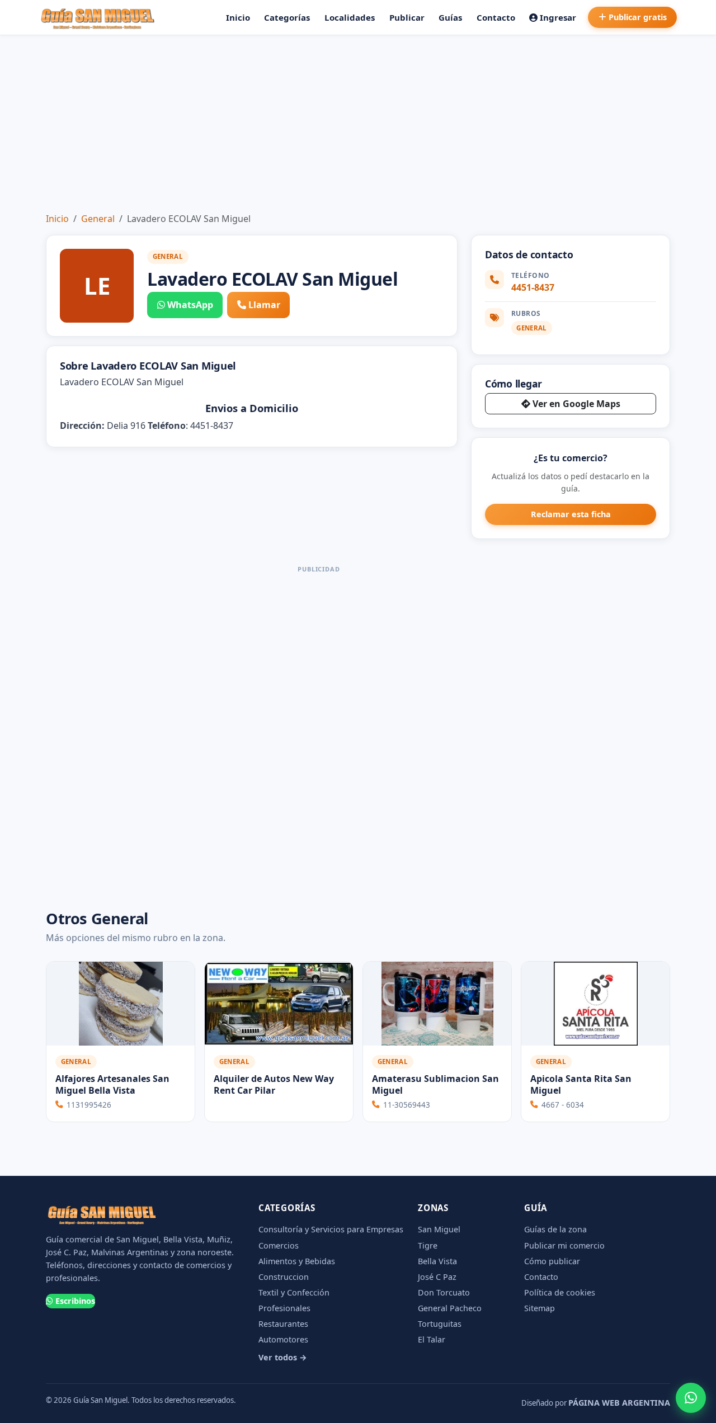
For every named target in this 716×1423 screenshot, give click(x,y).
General (98, 218)
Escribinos (75, 1301)
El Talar (431, 1339)
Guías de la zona (555, 1229)
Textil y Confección (293, 1292)
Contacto (496, 17)
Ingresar (558, 17)
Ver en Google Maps (576, 404)
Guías (450, 17)
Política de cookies (559, 1292)
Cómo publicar (552, 1261)
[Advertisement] (358, 119)
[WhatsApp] (691, 1398)
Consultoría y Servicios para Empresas (330, 1229)
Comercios (278, 1245)
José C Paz (437, 1276)
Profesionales (284, 1308)
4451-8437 (532, 287)
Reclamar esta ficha (571, 514)
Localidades (349, 17)
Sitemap (539, 1308)
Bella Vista (437, 1261)
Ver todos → (282, 1357)
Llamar (264, 305)
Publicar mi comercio (564, 1245)
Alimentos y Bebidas (296, 1261)
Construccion (283, 1276)
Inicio (238, 17)
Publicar (407, 17)
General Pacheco (450, 1308)
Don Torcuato (444, 1292)
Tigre (427, 1245)
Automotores (283, 1339)
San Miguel (439, 1229)
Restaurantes (283, 1323)
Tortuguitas (439, 1323)
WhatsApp (190, 305)
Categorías (287, 17)
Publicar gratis (638, 17)
